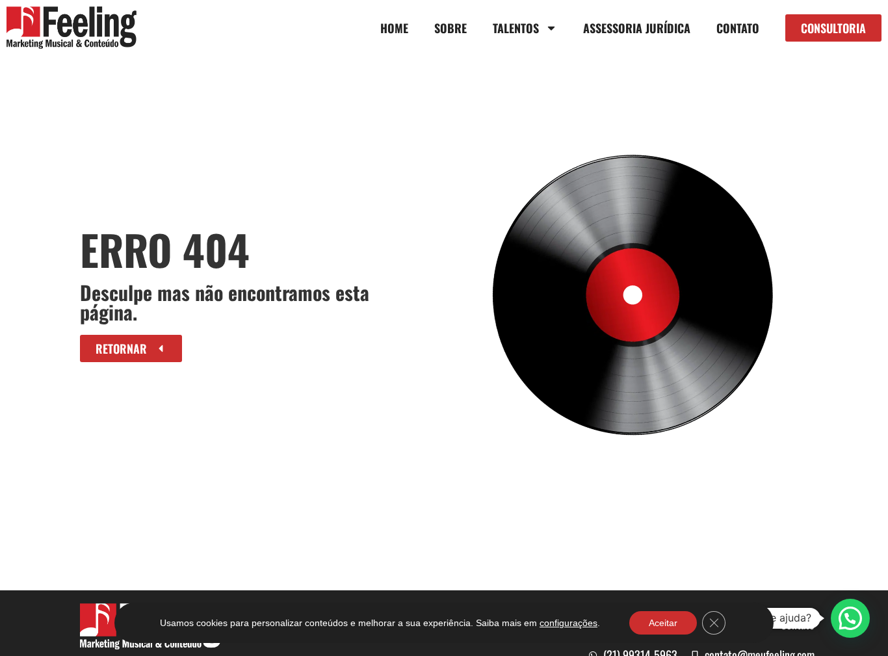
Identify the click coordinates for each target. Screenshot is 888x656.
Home (394, 28)
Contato (737, 28)
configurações (568, 623)
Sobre (450, 28)
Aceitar (663, 623)
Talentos (516, 28)
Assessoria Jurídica (636, 28)
